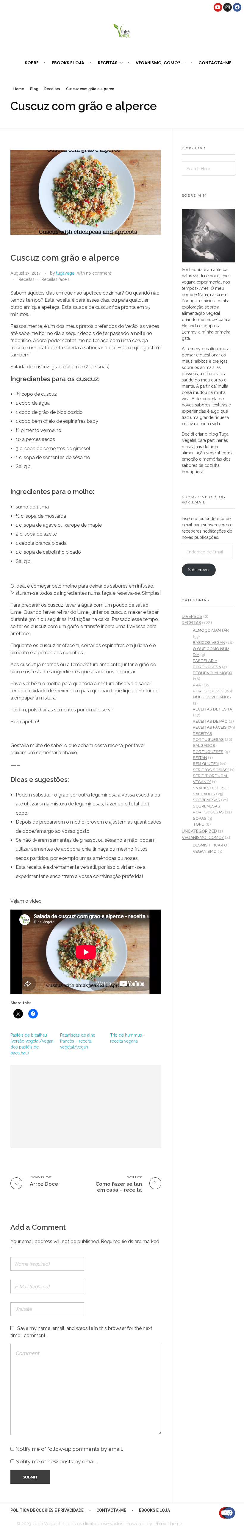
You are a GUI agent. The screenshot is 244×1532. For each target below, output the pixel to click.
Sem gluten (206, 763)
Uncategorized (199, 831)
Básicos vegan (209, 642)
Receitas (52, 89)
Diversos (192, 616)
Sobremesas (206, 799)
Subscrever (199, 569)
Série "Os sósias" (211, 769)
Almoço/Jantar (211, 630)
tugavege (65, 273)
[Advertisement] (87, 1107)
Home (18, 89)
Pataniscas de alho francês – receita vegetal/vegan (78, 1041)
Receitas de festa (212, 709)
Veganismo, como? (203, 837)
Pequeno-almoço (212, 672)
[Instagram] (227, 7)
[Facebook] (237, 7)
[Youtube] (218, 7)
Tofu (198, 824)
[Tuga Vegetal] (122, 30)
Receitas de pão (210, 721)
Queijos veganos (212, 696)
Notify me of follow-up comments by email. (69, 1449)
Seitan (200, 757)
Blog (34, 89)
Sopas (200, 818)
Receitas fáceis (55, 279)
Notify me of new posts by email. (56, 1461)
